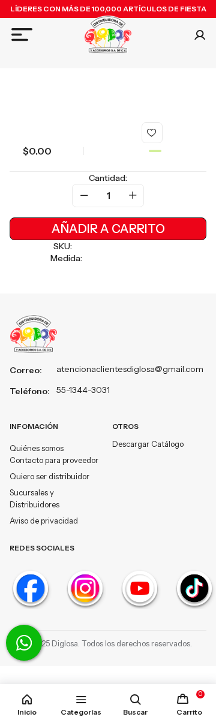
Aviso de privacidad (44, 520)
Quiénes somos (37, 448)
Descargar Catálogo (148, 444)
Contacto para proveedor (54, 460)
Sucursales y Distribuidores (34, 498)
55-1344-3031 (83, 390)
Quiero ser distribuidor (49, 476)
